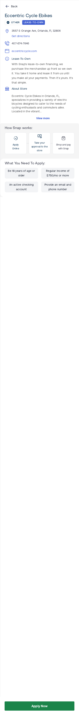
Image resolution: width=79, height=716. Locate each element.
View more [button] (43, 118)
